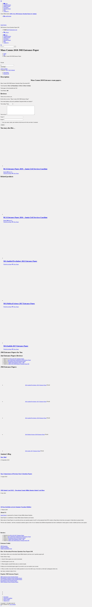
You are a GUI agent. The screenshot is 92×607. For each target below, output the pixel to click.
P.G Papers (5, 7)
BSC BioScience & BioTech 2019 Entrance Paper (19, 360)
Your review (4, 114)
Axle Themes (12, 604)
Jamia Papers (3, 25)
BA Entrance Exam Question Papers (9, 580)
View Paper (16, 173)
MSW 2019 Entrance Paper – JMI (16, 362)
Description (6, 72)
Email (2, 119)
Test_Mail (3, 457)
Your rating (4, 104)
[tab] (47, 72)
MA (4, 55)
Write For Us (6, 600)
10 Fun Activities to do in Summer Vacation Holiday (16, 507)
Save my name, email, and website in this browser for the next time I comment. (20, 122)
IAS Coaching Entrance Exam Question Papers (11, 579)
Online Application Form (6, 548)
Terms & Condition (7, 598)
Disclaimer (5, 596)
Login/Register (7, 16)
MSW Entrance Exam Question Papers (9, 582)
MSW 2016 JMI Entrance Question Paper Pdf (18, 364)
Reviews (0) (6, 73)
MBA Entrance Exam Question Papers (9, 576)
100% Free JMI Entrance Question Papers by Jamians (23, 13)
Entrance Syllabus (5, 547)
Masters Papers (6, 6)
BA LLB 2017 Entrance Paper (17, 358)
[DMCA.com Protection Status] (4, 589)
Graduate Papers (7, 5)
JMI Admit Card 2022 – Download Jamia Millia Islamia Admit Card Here (22, 490)
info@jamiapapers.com (12, 29)
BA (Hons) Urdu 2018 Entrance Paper (17, 361)
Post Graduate (11, 70)
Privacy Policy (6, 599)
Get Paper (3, 66)
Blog (4, 10)
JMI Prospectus (4, 546)
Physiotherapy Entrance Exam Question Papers (11, 578)
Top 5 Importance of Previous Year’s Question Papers (16, 474)
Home (6, 3)
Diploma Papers (7, 8)
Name (2, 117)
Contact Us (6, 11)
